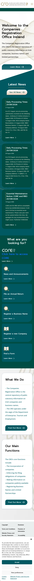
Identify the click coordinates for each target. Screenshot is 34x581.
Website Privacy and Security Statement (19, 578)
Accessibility (21, 535)
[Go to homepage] (14, 4)
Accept (17, 562)
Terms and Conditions (8, 529)
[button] (31, 539)
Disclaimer (21, 525)
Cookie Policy (4, 578)
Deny (17, 567)
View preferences (17, 573)
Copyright (5, 525)
